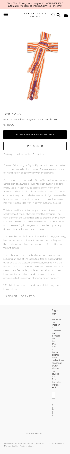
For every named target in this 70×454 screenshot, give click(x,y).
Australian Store (26, 446)
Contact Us (8, 443)
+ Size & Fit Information (20, 296)
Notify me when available (35, 134)
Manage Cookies (11, 446)
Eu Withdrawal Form (55, 443)
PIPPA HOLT (38, 433)
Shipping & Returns (35, 443)
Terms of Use (20, 443)
